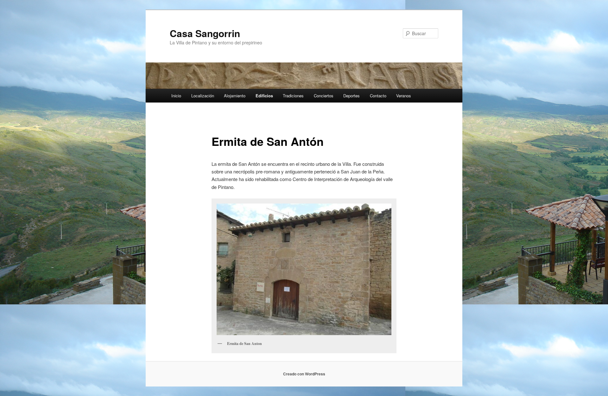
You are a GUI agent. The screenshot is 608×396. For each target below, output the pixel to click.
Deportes (351, 96)
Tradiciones (293, 96)
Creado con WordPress (304, 374)
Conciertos (323, 96)
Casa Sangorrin (205, 33)
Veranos (403, 96)
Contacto (378, 96)
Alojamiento (234, 96)
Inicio (176, 96)
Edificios (264, 96)
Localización (202, 96)
